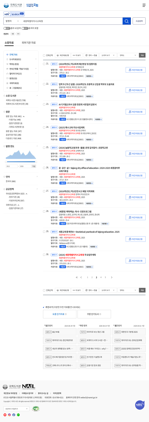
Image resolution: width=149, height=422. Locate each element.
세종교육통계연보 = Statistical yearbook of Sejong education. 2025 (89, 233)
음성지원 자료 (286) (13, 134)
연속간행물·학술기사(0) (19, 68)
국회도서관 (12, 5)
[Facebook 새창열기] (14, 414)
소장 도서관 (11, 95)
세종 (13, 34)
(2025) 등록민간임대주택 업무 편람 (128, 349)
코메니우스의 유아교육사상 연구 (59, 366)
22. (47, 84)
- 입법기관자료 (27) (15, 208)
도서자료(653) (15, 59)
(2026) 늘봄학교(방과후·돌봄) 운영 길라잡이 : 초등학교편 (83, 149)
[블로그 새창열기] (18, 414)
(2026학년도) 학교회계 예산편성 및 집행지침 (78, 65)
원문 (8, 111)
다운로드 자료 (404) (13, 138)
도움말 (66, 314)
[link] (136, 70)
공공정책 (10, 189)
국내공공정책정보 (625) (15, 193)
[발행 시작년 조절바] (6, 162)
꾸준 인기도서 (93, 314)
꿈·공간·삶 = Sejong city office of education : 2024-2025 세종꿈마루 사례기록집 (89, 170)
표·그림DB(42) (15, 87)
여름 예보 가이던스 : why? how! (94, 349)
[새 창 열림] (36, 409)
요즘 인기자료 (58, 314)
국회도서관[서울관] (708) (16, 100)
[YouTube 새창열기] (5, 414)
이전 (81, 277)
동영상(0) (13, 78)
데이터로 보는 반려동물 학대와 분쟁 (128, 366)
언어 (8, 176)
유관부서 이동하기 (11, 409)
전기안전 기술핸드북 (91, 357)
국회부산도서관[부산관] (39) (17, 103)
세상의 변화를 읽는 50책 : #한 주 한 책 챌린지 (60, 349)
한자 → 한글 (92, 55)
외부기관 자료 (29, 42)
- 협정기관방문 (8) (15, 123)
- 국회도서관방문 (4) (16, 126)
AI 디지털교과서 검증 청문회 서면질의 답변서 (78, 106)
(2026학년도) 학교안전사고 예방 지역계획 (76, 193)
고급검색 (139, 21)
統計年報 (52, 331)
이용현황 (88, 76)
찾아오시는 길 (43, 393)
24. (47, 127)
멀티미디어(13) (15, 73)
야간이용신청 (64, 55)
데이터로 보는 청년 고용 (92, 331)
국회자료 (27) (11, 204)
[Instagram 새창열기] (9, 414)
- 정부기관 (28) (14, 196)
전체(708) (13, 54)
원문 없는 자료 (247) (14, 131)
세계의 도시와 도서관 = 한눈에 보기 (93, 341)
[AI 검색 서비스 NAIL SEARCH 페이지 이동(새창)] (13, 14)
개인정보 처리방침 (10, 393)
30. (47, 254)
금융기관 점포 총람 (91, 365)
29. (47, 231)
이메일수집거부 (27, 393)
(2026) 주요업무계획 (77, 256)
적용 (142, 55)
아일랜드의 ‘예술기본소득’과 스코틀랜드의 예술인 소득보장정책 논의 (128, 358)
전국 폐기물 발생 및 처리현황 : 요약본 (60, 358)
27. (47, 191)
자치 (18, 34)
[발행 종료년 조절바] (36, 162)
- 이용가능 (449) (14, 119)
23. (47, 104)
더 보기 (78, 55)
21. (47, 63)
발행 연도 (10, 146)
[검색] (127, 21)
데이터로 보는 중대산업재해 (128, 340)
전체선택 (49, 55)
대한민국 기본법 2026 (126, 331)
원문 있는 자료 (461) (14, 116)
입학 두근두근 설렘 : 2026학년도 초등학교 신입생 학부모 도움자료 (86, 86)
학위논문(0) (14, 64)
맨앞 (77, 277)
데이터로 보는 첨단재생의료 (59, 340)
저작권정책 (57, 393)
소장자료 (9, 42)
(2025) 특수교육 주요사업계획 (72, 129)
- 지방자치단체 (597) (16, 200)
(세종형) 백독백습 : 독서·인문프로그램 (79, 213)
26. (47, 167)
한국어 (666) (11, 181)
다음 (112, 277)
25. (47, 147)
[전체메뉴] (144, 5)
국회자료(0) (14, 83)
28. (47, 211)
